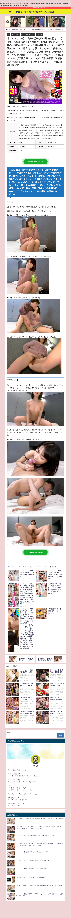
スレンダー (39, 34)
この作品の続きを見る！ (35, 161)
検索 (8, 732)
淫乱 (13, 34)
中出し (17, 34)
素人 (9, 34)
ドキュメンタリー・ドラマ (28, 34)
